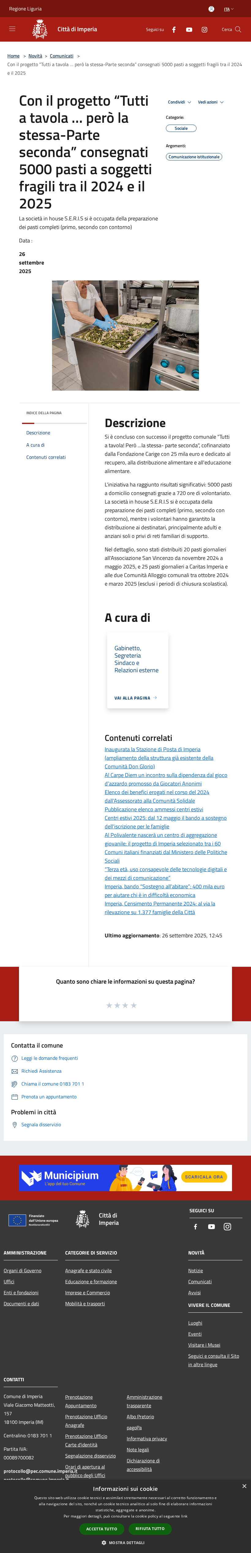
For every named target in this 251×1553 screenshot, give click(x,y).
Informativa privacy (147, 1438)
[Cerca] (238, 29)
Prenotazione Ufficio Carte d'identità (86, 1440)
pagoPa (134, 1427)
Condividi (177, 102)
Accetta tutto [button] (101, 1529)
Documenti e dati (21, 1303)
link (184, 1516)
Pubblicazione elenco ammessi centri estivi (154, 809)
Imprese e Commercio (87, 1292)
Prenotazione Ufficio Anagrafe (86, 1421)
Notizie (195, 1270)
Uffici (9, 1281)
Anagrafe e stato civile (88, 1270)
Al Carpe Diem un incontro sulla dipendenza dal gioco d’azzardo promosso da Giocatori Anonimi (166, 779)
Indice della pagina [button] (44, 413)
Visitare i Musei (204, 1345)
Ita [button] (227, 9)
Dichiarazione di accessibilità (143, 1465)
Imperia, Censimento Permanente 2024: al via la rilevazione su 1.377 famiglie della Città (160, 907)
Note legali (138, 1449)
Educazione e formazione (91, 1281)
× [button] (244, 1486)
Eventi (195, 1333)
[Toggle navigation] (12, 28)
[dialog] (125, 1516)
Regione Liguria (25, 8)
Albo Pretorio (140, 1416)
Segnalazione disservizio (90, 1455)
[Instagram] (202, 29)
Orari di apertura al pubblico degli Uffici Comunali (85, 1475)
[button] (125, 1543)
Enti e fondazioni (21, 1292)
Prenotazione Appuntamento (80, 1401)
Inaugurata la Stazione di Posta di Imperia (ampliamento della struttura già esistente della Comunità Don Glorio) (159, 758)
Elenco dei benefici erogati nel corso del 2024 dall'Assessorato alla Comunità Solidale (157, 796)
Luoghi (195, 1322)
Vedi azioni (208, 102)
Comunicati (61, 55)
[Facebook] (171, 29)
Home (13, 55)
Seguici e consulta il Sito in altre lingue (213, 1360)
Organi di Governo (22, 1270)
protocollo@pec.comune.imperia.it (40, 1471)
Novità (35, 55)
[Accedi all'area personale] (211, 9)
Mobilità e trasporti (85, 1303)
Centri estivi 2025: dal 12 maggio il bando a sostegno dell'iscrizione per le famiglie (166, 822)
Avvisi (194, 1292)
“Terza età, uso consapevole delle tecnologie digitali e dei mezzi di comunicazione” (166, 873)
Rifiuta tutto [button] (150, 1528)
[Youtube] (187, 29)
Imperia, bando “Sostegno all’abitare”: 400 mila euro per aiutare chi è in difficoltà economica (165, 890)
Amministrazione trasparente (144, 1401)
